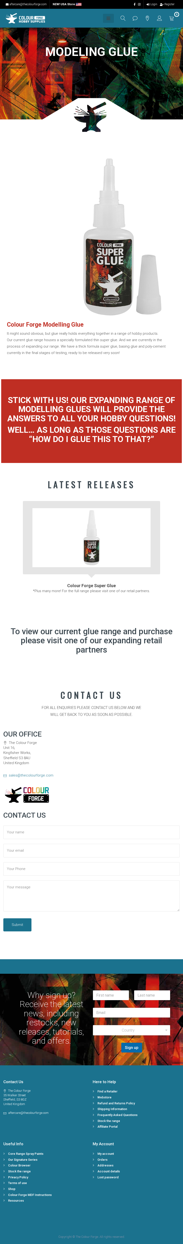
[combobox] (131, 1030)
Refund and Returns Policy (116, 1103)
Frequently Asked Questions (117, 1115)
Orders (102, 1159)
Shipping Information (112, 1109)
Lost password (108, 1177)
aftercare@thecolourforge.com (28, 4)
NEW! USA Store (64, 4)
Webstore (104, 1097)
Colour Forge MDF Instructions (30, 1195)
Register (169, 4)
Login (153, 4)
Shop (11, 1189)
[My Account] (159, 18)
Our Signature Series (22, 1159)
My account (105, 1153)
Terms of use (17, 1183)
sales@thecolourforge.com (30, 775)
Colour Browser (19, 1165)
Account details (108, 1171)
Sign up (131, 1047)
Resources (16, 1200)
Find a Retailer (107, 1091)
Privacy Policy (18, 1177)
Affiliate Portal (107, 1126)
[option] (91, 545)
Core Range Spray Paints (25, 1153)
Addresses (105, 1165)
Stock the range (108, 1121)
